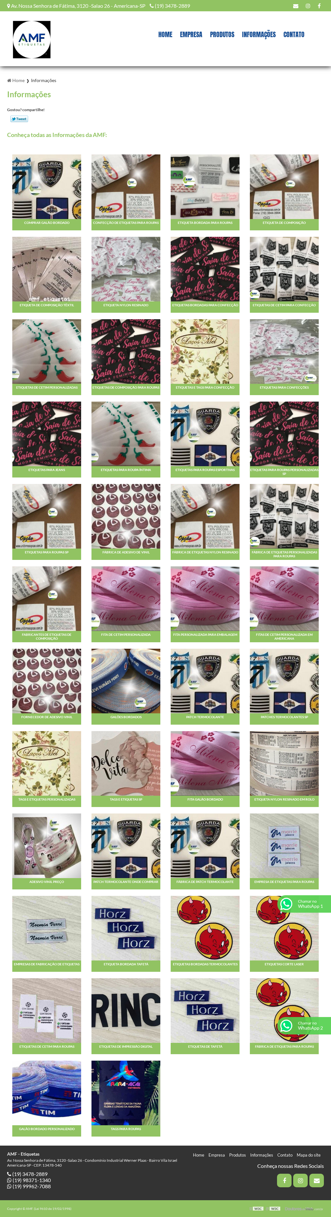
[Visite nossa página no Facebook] (319, 6)
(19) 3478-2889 (172, 6)
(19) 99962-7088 (31, 1186)
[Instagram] (308, 6)
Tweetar (19, 119)
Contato (293, 34)
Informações (259, 34)
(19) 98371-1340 (31, 1180)
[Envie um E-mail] (295, 6)
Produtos (222, 34)
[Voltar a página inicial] (31, 38)
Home (165, 34)
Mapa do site (309, 1155)
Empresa (191, 34)
